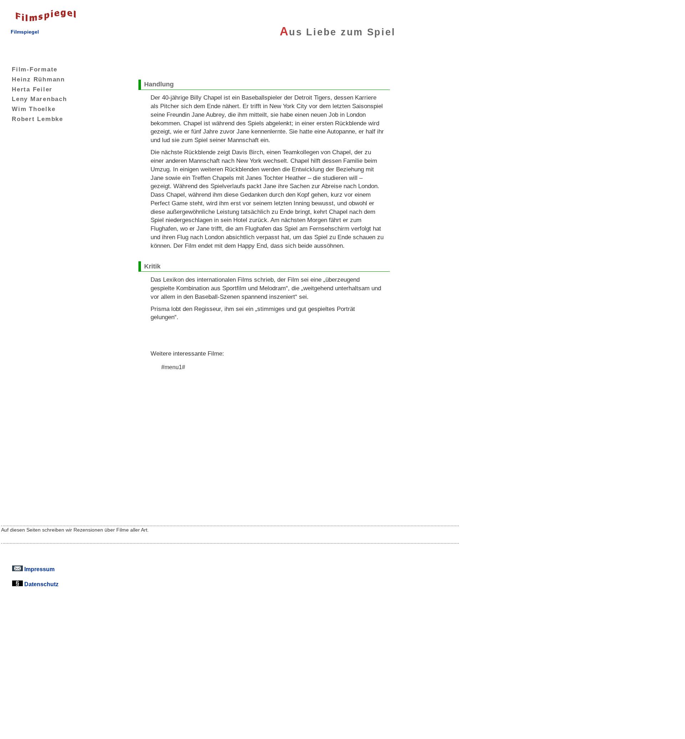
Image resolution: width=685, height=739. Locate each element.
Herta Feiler (32, 89)
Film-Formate (34, 69)
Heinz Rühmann (38, 79)
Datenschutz (41, 584)
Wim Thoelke (33, 108)
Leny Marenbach (39, 98)
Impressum (39, 569)
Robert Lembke (37, 118)
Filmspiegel (25, 32)
